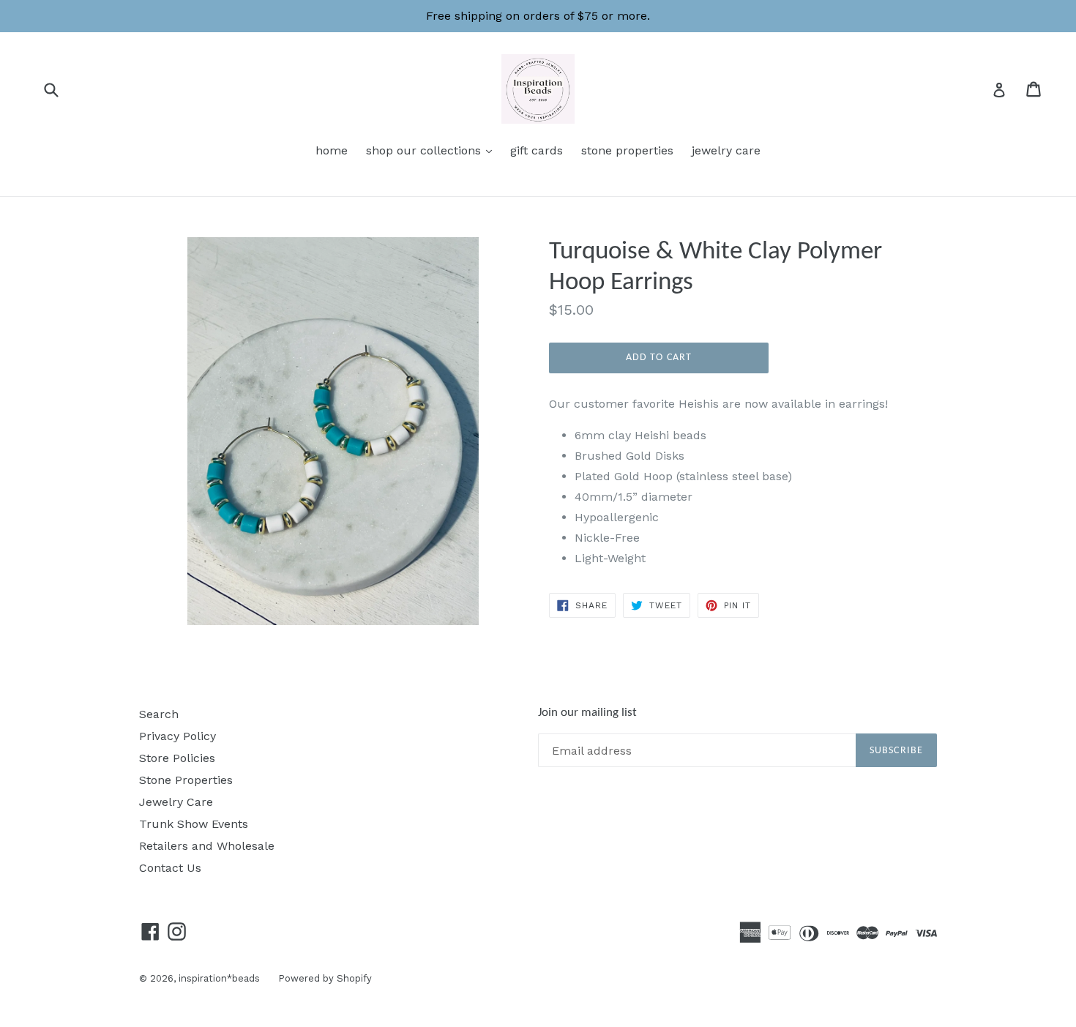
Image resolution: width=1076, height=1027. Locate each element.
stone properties (627, 150)
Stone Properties (186, 780)
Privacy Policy (177, 736)
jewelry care (726, 150)
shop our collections (432, 150)
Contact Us (170, 868)
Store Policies (177, 758)
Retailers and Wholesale (206, 846)
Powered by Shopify (325, 978)
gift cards (536, 150)
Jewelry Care (176, 802)
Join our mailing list (587, 712)
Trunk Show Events (193, 824)
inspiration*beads (219, 978)
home (331, 150)
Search (159, 714)
